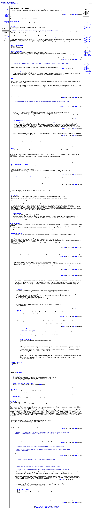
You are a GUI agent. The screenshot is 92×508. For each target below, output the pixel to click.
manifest (16, 28)
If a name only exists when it (19, 120)
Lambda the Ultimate (7, 2)
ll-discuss (38, 22)
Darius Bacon (63, 135)
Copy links (19, 310)
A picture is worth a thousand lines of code (51, 274)
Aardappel (40, 384)
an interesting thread (16, 22)
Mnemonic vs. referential (20, 482)
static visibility (14, 389)
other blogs (76, 14)
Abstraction (19, 318)
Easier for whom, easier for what (17, 233)
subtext (22, 9)
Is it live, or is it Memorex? (17, 376)
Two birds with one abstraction (25, 339)
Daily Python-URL (45, 506)
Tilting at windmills (87, 46)
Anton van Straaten (62, 442)
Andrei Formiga (63, 68)
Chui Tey (64, 184)
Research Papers (6, 21)
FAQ (8, 10)
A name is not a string (15, 419)
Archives (7, 26)
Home (8, 8)
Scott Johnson (63, 416)
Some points (12, 26)
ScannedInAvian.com (19, 372)
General (73, 14)
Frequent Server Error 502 (87, 24)
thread (17, 238)
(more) (58, 506)
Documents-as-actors (16, 396)
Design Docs (7, 22)
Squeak (48, 507)
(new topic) (7, 17)
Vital (12, 364)
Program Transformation (54, 507)
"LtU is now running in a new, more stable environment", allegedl (87, 72)
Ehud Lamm (64, 14)
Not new (12, 61)
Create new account (6, 36)
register (76, 59)
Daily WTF (50, 506)
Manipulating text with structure (18, 99)
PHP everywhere (54, 506)
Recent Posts (7, 16)
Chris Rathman (63, 275)
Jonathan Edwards (63, 256)
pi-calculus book (21, 57)
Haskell (46, 507)
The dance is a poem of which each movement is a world (23, 383)
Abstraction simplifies (18, 258)
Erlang (39, 507)
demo (15, 52)
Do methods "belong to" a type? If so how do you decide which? (87, 55)
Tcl (50, 507)
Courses (8, 20)
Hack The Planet (37, 506)
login (73, 59)
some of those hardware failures (17, 45)
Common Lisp (42, 507)
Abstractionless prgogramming (16, 51)
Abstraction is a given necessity (21, 271)
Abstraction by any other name (24, 328)
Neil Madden (64, 97)
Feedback (7, 9)
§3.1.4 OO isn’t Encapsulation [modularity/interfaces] (87, 62)
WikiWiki (37, 507)
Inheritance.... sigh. (87, 64)
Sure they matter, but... (19, 457)
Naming (12, 78)
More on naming (13, 401)
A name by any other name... (18, 108)
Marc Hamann (64, 59)
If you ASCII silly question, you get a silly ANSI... (20, 164)
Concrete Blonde (19, 289)
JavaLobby (41, 506)
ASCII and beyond (14, 195)
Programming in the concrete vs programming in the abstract (24, 176)
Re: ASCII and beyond (17, 213)
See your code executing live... (16, 362)
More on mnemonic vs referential (23, 489)
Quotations (7, 23)
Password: (5, 32)
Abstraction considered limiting (18, 249)
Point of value (12, 148)
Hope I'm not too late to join (15, 223)
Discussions (7, 13)
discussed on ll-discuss (14, 21)
